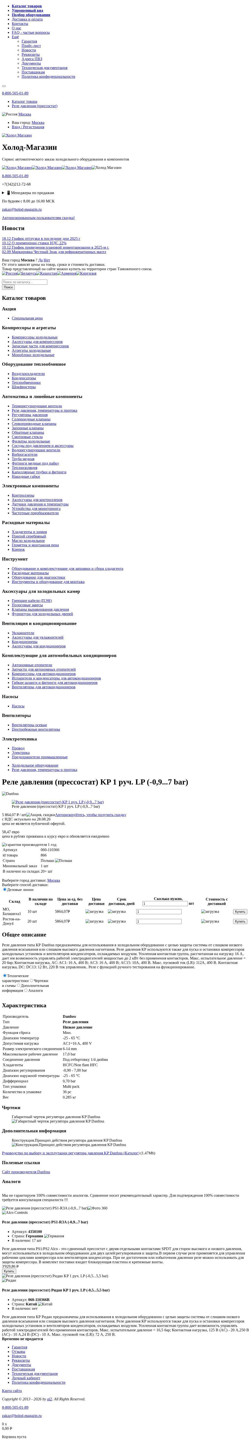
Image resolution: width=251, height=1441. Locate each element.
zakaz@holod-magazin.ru (22, 209)
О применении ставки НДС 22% (34, 243)
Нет (47, 260)
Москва (24, 114)
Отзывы (18, 1351)
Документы (21, 1365)
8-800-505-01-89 (15, 93)
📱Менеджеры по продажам (30, 193)
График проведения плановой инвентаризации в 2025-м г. (55, 247)
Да (40, 260)
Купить (240, 912)
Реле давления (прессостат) (34, 106)
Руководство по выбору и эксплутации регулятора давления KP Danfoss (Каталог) (70, 1153)
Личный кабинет (26, 1378)
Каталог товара (24, 101)
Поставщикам (23, 1369)
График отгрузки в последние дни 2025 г (41, 238)
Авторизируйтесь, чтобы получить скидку (90, 815)
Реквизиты (21, 1360)
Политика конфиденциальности (38, 1382)
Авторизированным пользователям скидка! (38, 218)
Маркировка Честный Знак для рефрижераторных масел (54, 252)
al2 (49, 1399)
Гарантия (19, 1347)
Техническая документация (35, 1373)
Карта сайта (12, 1391)
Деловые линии (20, 890)
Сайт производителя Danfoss (26, 1172)
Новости (19, 1356)
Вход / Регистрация (28, 127)
